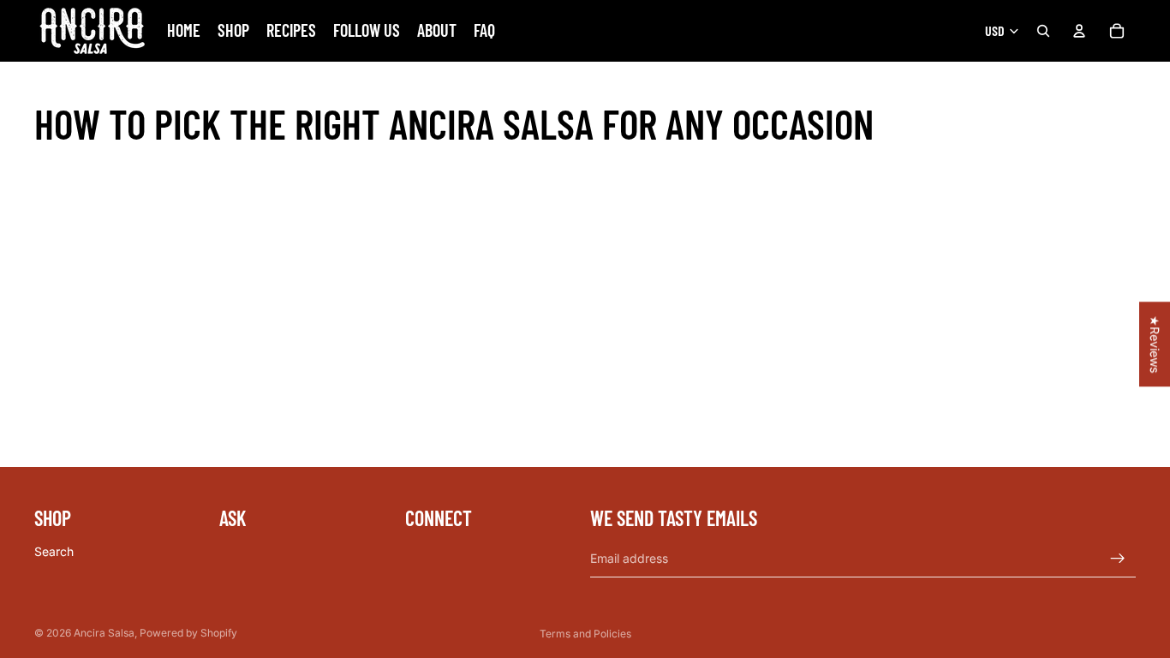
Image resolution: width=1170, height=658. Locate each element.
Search (54, 551)
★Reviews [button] (1155, 344)
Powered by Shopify (188, 632)
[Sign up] (1118, 559)
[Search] (1043, 31)
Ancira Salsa (104, 632)
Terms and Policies (585, 633)
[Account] (1079, 31)
